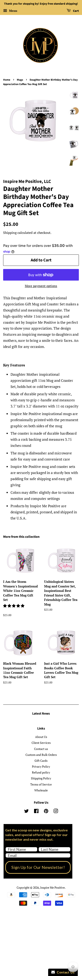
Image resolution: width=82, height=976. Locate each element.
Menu (12, 11)
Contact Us (65, 972)
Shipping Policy (41, 778)
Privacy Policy (41, 766)
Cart (75, 11)
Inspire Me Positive (52, 887)
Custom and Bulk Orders (41, 755)
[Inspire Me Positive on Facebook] (36, 812)
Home (6, 80)
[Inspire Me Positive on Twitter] (26, 812)
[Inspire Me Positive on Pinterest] (46, 812)
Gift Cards (41, 761)
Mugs (20, 80)
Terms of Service (41, 784)
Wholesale (41, 790)
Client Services (41, 743)
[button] (14, 605)
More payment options (41, 286)
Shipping (10, 232)
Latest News (41, 713)
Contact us (41, 749)
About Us (41, 737)
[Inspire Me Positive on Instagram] (55, 812)
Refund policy (41, 772)
